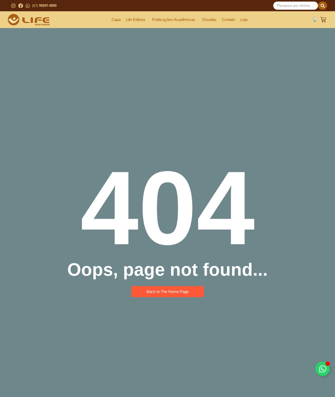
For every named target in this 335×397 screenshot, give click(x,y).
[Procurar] (322, 6)
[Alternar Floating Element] (322, 369)
